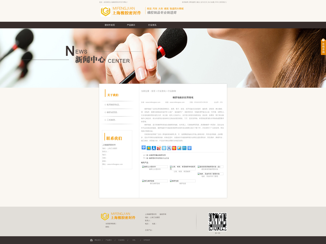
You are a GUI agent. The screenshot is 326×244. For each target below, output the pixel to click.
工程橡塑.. (111, 120)
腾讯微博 (192, 2)
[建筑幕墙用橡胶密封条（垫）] (209, 167)
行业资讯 (152, 25)
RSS (217, 2)
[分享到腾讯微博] (184, 147)
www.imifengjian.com (115, 164)
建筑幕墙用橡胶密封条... (210, 169)
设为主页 (204, 2)
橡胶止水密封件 (155, 169)
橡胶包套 (182, 183)
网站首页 (98, 240)
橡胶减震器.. (112, 112)
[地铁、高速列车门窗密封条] (209, 174)
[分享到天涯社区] (163, 147)
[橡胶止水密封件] (149, 167)
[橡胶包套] (174, 181)
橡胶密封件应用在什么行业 (159, 158)
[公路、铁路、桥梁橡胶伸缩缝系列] (182, 169)
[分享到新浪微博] (158, 147)
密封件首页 (110, 25)
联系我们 (223, 2)
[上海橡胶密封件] (146, 21)
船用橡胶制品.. (113, 105)
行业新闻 (172, 91)
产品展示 (131, 25)
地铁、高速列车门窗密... (210, 176)
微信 (198, 2)
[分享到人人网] (153, 147)
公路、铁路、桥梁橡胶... (183, 171)
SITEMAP (147, 240)
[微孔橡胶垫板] (148, 181)
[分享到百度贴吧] (169, 147)
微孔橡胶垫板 (155, 183)
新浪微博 (185, 2)
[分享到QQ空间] (148, 147)
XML (134, 240)
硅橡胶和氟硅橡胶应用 (157, 155)
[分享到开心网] (174, 147)
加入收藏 (211, 2)
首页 (153, 91)
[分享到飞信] (179, 147)
